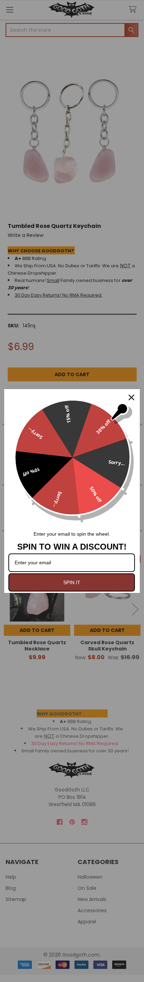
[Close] (131, 397)
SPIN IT (71, 582)
